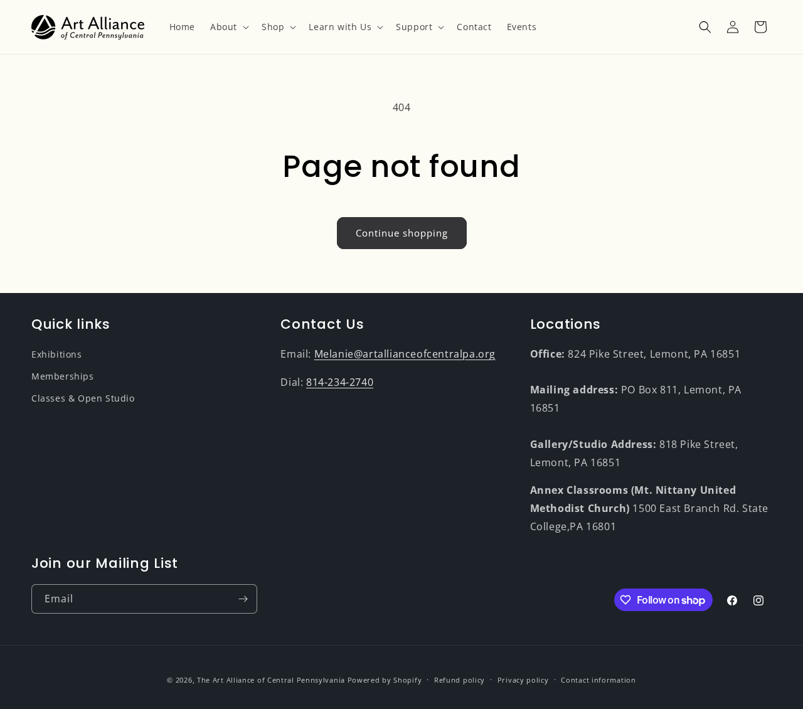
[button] (228, 27)
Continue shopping (402, 233)
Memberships (62, 376)
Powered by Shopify (385, 680)
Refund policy (459, 680)
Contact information (598, 680)
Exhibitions (56, 354)
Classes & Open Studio (83, 398)
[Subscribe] (243, 599)
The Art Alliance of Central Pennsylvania (271, 680)
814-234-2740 (339, 382)
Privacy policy (523, 680)
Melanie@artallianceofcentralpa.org (405, 354)
